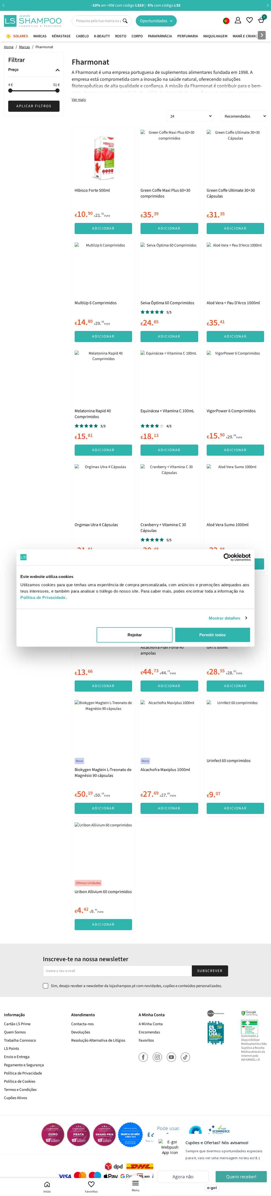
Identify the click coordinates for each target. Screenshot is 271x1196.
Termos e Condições (20, 1089)
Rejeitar (135, 635)
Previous (3, 5)
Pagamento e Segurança (24, 1065)
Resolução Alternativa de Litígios (98, 1040)
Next (267, 5)
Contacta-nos (82, 1024)
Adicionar (103, 228)
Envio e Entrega (17, 1057)
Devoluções (80, 1032)
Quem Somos (226, 21)
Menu (135, 1190)
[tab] (34, 70)
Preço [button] (13, 70)
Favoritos (91, 1191)
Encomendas (149, 1032)
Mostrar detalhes (225, 618)
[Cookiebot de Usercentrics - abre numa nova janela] (227, 557)
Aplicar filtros (33, 106)
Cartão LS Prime (17, 1024)
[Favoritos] (249, 20)
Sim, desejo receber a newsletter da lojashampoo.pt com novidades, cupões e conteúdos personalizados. (136, 986)
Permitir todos (212, 635)
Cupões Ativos (15, 1098)
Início (47, 1191)
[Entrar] (238, 20)
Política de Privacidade (23, 1073)
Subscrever (210, 971)
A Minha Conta (151, 1024)
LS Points (11, 1048)
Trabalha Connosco (20, 1040)
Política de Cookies (19, 1081)
